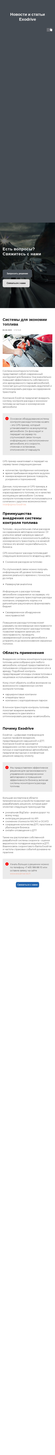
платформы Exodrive (14, 1437)
